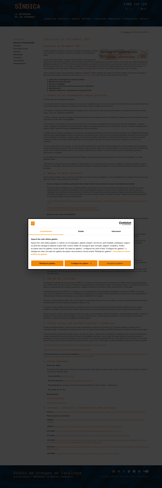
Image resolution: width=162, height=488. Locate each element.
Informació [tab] (116, 231)
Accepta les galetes (115, 263)
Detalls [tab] (81, 231)
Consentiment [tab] (46, 231)
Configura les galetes (79, 263)
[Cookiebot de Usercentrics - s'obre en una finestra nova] (120, 223)
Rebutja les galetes (47, 263)
